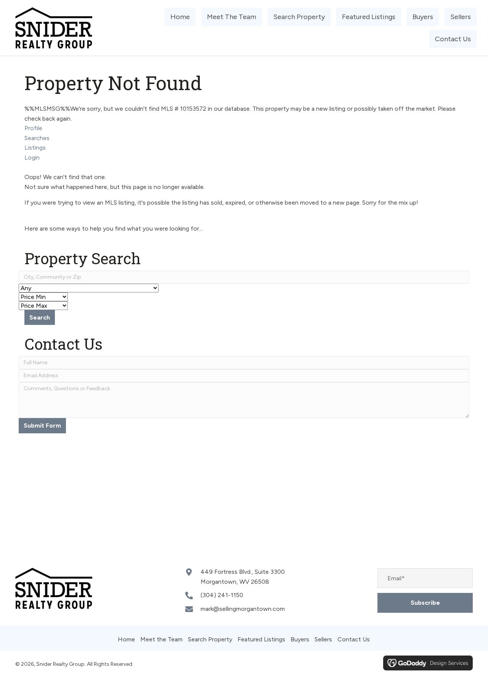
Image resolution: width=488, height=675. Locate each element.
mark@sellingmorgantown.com (243, 608)
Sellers (323, 639)
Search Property (210, 639)
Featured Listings (261, 639)
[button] (425, 603)
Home (126, 639)
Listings (35, 147)
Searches (37, 138)
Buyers (300, 639)
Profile (33, 128)
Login (32, 157)
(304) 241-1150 (222, 595)
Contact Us (353, 639)
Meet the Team (161, 639)
